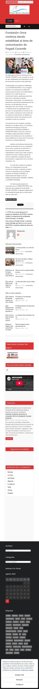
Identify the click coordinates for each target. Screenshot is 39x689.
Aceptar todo (19, 675)
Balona (18, 618)
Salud (22, 649)
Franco (20, 631)
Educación (9, 628)
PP (7, 649)
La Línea (10, 475)
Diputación (25, 625)
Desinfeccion (16, 625)
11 (11, 590)
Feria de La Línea (11, 631)
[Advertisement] (20, 518)
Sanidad (28, 649)
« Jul (7, 604)
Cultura (22, 622)
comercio (15, 622)
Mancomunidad (18, 640)
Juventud (8, 637)
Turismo (16, 653)
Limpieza (22, 637)
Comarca (8, 622)
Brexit (23, 618)
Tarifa (9, 487)
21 (21, 594)
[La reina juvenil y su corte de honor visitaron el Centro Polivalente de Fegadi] (10, 250)
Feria (21, 628)
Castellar (10, 493)
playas (20, 643)
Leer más (9, 438)
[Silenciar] (31, 389)
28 (21, 597)
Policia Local (16, 646)
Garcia (25, 631)
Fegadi (10, 199)
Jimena (10, 490)
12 (14, 590)
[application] (20, 383)
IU (20, 634)
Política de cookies (27, 670)
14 (21, 590)
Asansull (27, 615)
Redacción (19, 52)
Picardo (15, 643)
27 (17, 597)
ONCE (14, 199)
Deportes (8, 625)
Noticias (11, 54)
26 (14, 597)
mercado (27, 640)
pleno (26, 643)
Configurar (19, 684)
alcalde (8, 615)
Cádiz (27, 622)
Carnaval (29, 618)
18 (11, 594)
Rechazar (19, 679)
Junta (24, 634)
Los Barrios (11, 484)
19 (14, 594)
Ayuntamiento (10, 618)
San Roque (11, 478)
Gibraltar (26, 52)
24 (7, 597)
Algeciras (10, 481)
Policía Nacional (26, 646)
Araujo (21, 615)
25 (11, 597)
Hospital (15, 634)
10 (7, 590)
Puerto (17, 649)
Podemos (8, 646)
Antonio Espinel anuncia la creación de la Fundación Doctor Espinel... (18, 416)
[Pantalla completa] (33, 389)
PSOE (11, 649)
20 (17, 594)
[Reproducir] (7, 389)
